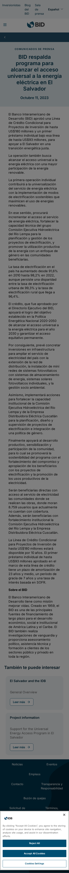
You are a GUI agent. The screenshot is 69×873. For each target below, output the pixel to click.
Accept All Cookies (34, 853)
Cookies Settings (34, 863)
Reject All (34, 843)
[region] (34, 840)
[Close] (64, 815)
